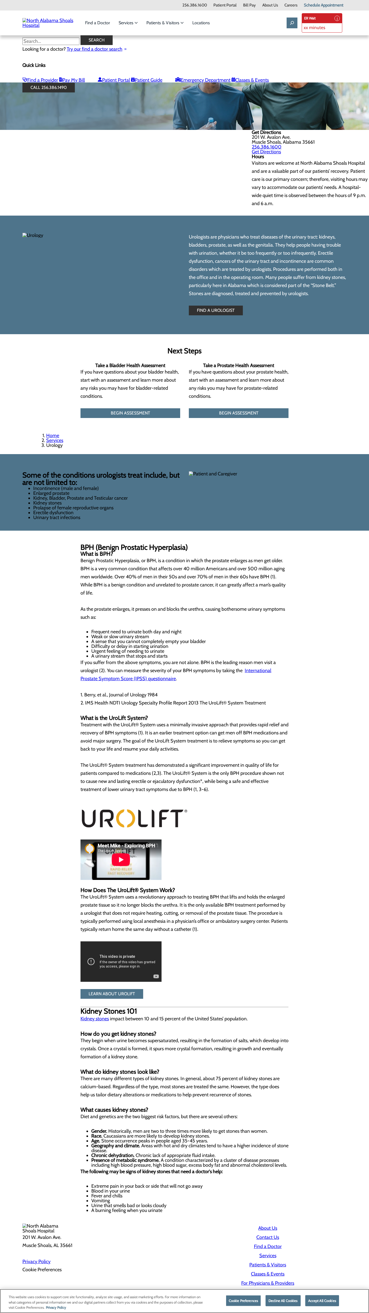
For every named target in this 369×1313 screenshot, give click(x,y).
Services (127, 22)
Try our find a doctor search (94, 49)
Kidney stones (94, 1019)
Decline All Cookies (283, 1300)
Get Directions (266, 152)
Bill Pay (249, 5)
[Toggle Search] (292, 23)
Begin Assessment (130, 413)
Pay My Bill (73, 80)
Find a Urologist (216, 310)
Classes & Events (252, 80)
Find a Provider (42, 80)
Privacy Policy (36, 1261)
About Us (270, 5)
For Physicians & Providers (267, 1283)
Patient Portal (225, 5)
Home (52, 435)
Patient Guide (148, 80)
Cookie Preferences (243, 1300)
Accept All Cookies (322, 1300)
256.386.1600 (194, 5)
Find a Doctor (97, 22)
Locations (201, 22)
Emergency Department (205, 80)
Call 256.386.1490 (49, 87)
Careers (290, 5)
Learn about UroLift (112, 993)
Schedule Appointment (323, 5)
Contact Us (267, 1237)
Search (97, 40)
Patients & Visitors (163, 22)
